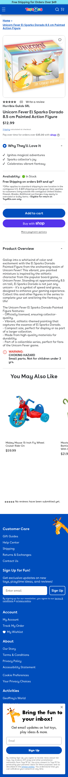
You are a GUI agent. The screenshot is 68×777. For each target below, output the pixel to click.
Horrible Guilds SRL (16, 106)
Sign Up (57, 590)
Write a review (35, 102)
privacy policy (23, 601)
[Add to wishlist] (59, 39)
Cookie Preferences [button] (16, 675)
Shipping (6, 129)
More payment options (34, 232)
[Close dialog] (61, 707)
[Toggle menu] (3, 9)
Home (6, 20)
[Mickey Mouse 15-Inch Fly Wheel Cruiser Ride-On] (28, 411)
